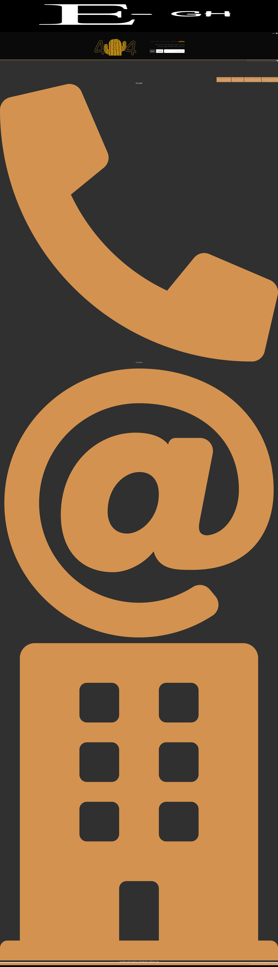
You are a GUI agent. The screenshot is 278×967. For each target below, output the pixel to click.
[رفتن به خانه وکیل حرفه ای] (139, 16)
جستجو (152, 51)
